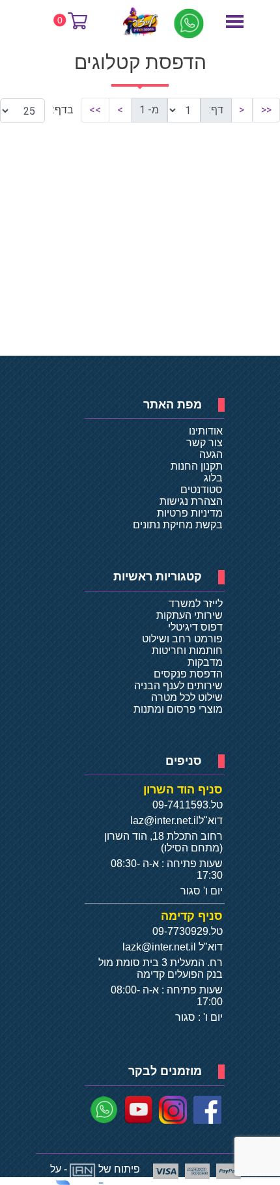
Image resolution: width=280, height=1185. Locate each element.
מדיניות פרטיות (190, 513)
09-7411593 (180, 804)
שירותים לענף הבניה (178, 685)
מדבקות (205, 662)
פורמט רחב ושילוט (182, 638)
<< (266, 110)
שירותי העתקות (189, 615)
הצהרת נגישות (191, 501)
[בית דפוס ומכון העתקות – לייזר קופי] (141, 21)
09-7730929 (180, 931)
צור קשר (204, 442)
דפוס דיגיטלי (195, 627)
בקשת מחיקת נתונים (178, 524)
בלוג (213, 477)
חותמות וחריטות (187, 650)
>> (95, 110)
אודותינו (206, 430)
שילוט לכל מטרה (187, 697)
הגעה (211, 454)
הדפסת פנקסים (188, 673)
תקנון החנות (197, 466)
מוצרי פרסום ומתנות (178, 709)
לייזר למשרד (196, 603)
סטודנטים (201, 489)
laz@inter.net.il (164, 820)
